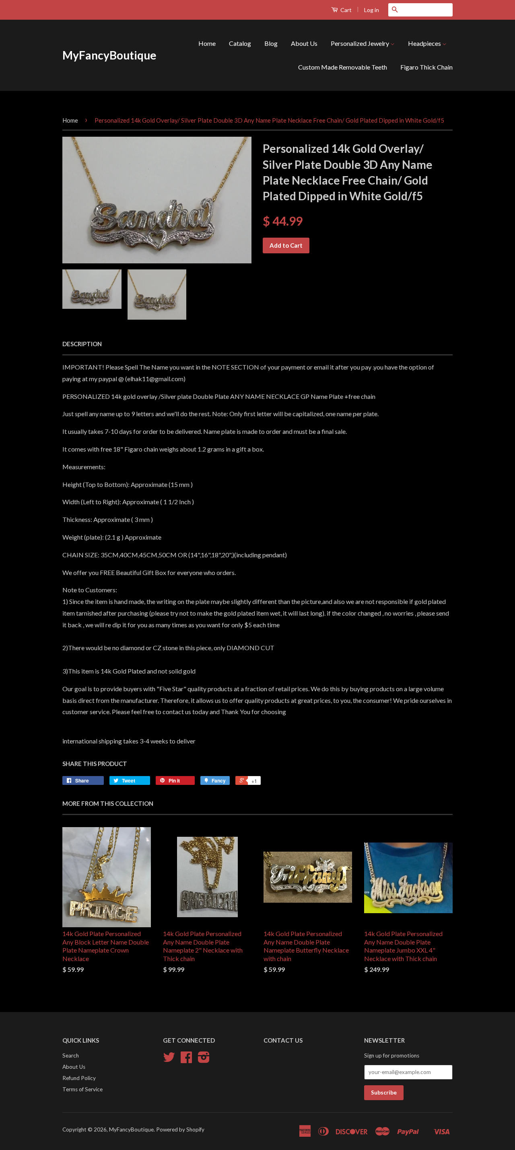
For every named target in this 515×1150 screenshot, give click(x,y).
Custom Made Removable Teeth (342, 67)
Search (70, 1055)
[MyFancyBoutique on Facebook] (186, 1060)
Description (82, 343)
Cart (345, 9)
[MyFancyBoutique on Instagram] (204, 1060)
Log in (371, 9)
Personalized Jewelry (360, 43)
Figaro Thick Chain (426, 67)
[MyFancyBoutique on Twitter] (169, 1060)
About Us (304, 43)
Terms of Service (82, 1089)
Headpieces (425, 43)
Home (207, 43)
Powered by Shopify (180, 1129)
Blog (271, 43)
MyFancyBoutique (109, 55)
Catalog (240, 43)
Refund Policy (79, 1078)
